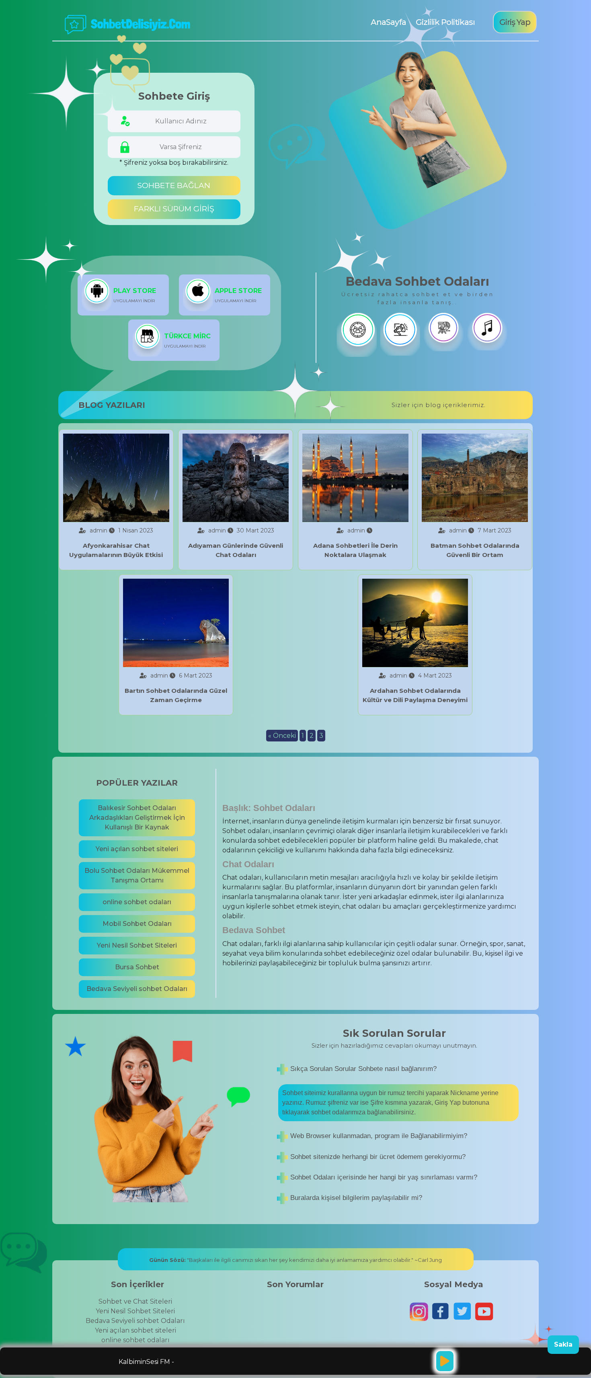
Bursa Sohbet (137, 967)
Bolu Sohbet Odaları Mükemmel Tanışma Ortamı (136, 875)
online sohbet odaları (137, 902)
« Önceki (282, 735)
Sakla (563, 1344)
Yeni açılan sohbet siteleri (137, 849)
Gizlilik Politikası (445, 22)
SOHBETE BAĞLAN (173, 185)
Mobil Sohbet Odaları (137, 924)
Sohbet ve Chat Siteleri (135, 1301)
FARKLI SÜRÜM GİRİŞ (174, 208)
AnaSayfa (387, 22)
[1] (445, 1361)
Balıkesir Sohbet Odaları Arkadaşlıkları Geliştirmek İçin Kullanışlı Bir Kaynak (137, 817)
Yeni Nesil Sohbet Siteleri (137, 945)
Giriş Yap (514, 22)
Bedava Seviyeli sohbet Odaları (136, 989)
